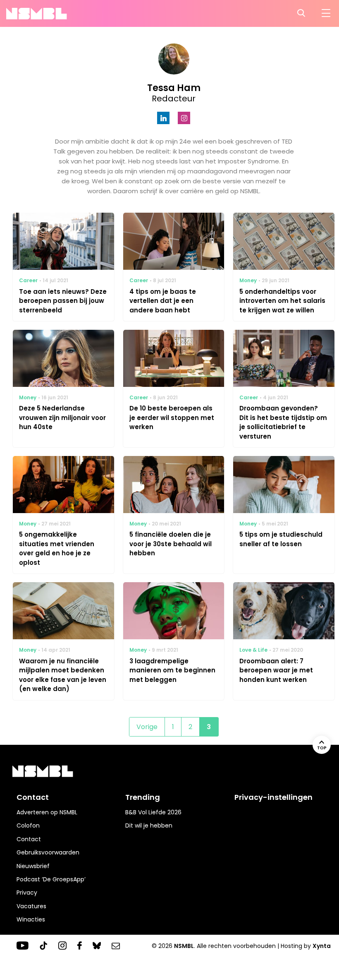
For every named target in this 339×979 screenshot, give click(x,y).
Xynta (322, 946)
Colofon (28, 825)
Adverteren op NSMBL (47, 812)
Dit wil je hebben (148, 825)
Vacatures (31, 906)
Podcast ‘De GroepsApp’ (51, 879)
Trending (142, 797)
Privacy (27, 892)
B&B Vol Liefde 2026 (153, 812)
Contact (29, 839)
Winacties (31, 919)
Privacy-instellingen (273, 797)
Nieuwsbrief (33, 866)
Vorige (147, 727)
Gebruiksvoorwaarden (48, 852)
